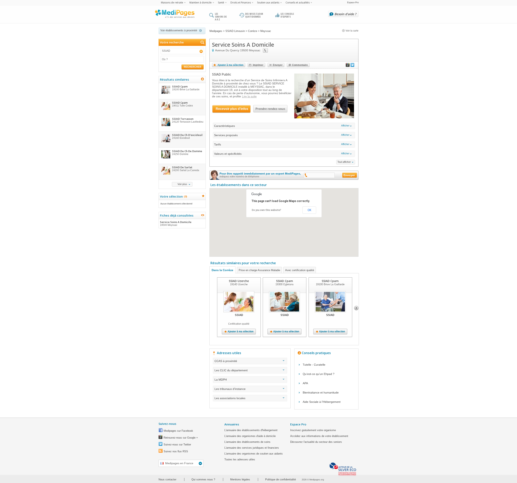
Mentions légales (240, 479)
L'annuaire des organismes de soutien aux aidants (253, 453)
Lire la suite (249, 96)
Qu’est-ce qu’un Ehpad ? (318, 374)
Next (356, 308)
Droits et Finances (240, 2)
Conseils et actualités (298, 2)
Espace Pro (353, 2)
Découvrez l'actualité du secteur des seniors (316, 441)
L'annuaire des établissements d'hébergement (250, 430)
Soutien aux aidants (268, 2)
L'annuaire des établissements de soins (247, 441)
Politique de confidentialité (280, 479)
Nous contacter (167, 479)
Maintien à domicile (200, 2)
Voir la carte (351, 30)
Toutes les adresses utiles (239, 459)
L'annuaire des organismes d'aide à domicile (250, 436)
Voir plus (182, 184)
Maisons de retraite (172, 2)
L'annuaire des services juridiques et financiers (251, 447)
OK (309, 210)
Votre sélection (173, 196)
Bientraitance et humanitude (321, 392)
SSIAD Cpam (284, 281)
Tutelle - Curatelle (314, 364)
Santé (221, 2)
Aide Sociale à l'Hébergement (321, 401)
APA (305, 383)
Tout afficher (344, 162)
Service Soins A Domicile (175, 223)
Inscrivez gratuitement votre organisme (313, 430)
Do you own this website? (266, 210)
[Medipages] (174, 14)
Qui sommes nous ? (203, 479)
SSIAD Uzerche (239, 281)
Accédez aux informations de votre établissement (319, 436)
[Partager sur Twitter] (352, 65)
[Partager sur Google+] (348, 65)
